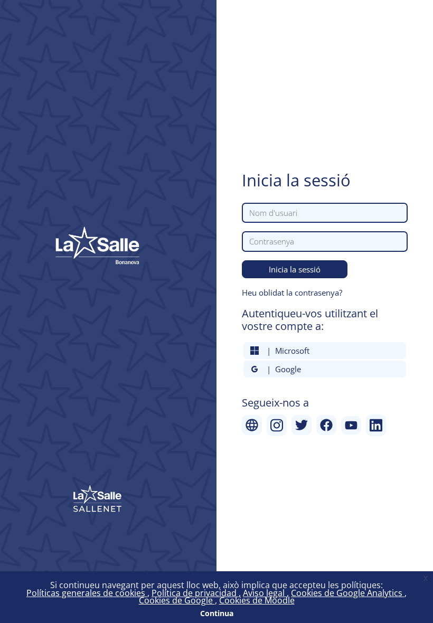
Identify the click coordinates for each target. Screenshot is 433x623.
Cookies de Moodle (257, 600)
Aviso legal (265, 593)
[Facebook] (326, 425)
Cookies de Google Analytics (347, 593)
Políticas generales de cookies (86, 593)
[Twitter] (301, 425)
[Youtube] (351, 425)
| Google (281, 369)
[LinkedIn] (376, 425)
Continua (216, 613)
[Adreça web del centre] (252, 425)
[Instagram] (277, 425)
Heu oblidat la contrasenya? (292, 292)
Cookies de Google (177, 600)
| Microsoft (285, 350)
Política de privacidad (195, 593)
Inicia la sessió (295, 269)
